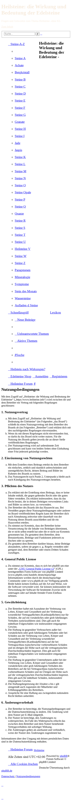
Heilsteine (39, 750)
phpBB (63, 756)
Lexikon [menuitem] (55, 312)
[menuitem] (20, 58)
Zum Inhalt (7, 26)
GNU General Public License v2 (36, 568)
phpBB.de (6, 770)
